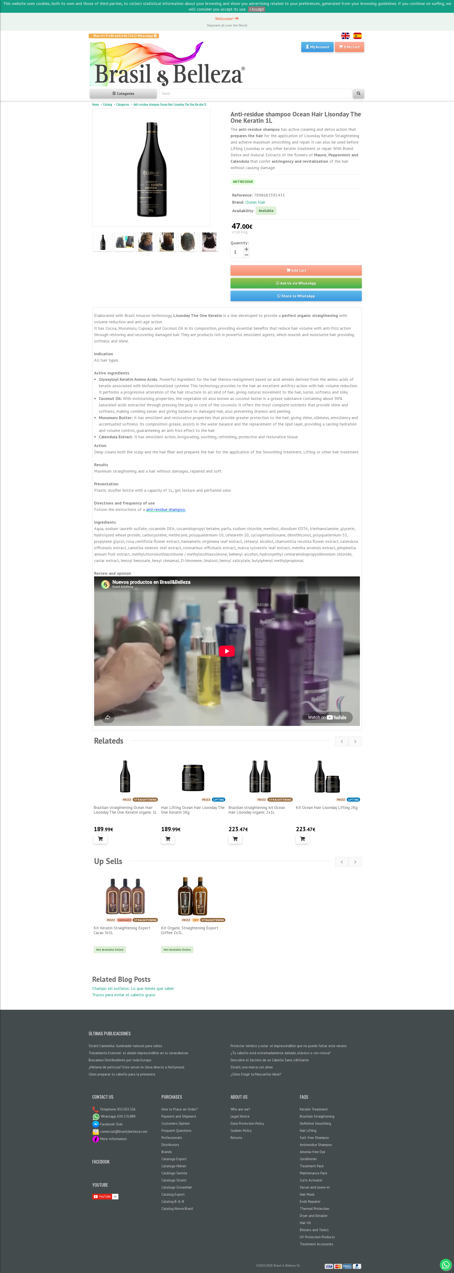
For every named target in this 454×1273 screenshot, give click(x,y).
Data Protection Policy (247, 1123)
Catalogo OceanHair (177, 1187)
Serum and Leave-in (315, 1187)
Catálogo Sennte (174, 1173)
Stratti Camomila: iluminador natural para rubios (125, 1046)
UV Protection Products (317, 1237)
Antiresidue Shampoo (316, 1144)
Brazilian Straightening (317, 1116)
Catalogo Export (174, 1159)
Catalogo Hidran (174, 1166)
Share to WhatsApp (298, 296)
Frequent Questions (177, 1130)
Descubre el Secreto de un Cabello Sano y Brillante (270, 1060)
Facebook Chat (111, 1124)
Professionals (172, 1137)
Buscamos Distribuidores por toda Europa (120, 1060)
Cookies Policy (241, 1130)
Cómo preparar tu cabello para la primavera (122, 1074)
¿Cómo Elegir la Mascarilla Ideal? (256, 1074)
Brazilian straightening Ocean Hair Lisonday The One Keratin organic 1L (125, 810)
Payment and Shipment (179, 1116)
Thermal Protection (314, 1208)
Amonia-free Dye (312, 1152)
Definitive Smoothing (315, 1123)
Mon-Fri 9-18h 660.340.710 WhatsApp (123, 36)
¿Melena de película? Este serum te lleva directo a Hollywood (136, 1067)
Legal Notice (240, 1116)
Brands (167, 1152)
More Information (113, 1139)
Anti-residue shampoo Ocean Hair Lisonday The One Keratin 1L (170, 104)
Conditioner (308, 1159)
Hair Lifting (308, 1130)
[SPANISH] (357, 36)
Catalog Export (173, 1194)
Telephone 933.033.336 (117, 1109)
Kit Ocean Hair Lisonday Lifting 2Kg (327, 807)
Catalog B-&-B (173, 1201)
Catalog (107, 104)
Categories (122, 104)
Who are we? (240, 1109)
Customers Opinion (176, 1123)
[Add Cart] (100, 839)
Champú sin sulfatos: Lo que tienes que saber (133, 988)
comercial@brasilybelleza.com (123, 1131)
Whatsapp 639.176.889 (117, 1116)
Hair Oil (305, 1222)
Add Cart (298, 270)
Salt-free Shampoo (314, 1137)
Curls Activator (311, 1180)
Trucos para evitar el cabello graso (123, 994)
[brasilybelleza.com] (169, 64)
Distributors (170, 1144)
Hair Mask (307, 1194)
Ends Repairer (310, 1201)
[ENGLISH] (345, 36)
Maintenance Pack (313, 1173)
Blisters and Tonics (314, 1230)
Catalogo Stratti (174, 1180)
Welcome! (225, 18)
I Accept (256, 9)
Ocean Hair (255, 202)
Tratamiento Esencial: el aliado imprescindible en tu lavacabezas (138, 1053)
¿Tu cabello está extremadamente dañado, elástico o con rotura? (281, 1053)
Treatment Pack (312, 1166)
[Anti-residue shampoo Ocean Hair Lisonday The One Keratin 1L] (102, 242)
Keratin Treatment (314, 1109)
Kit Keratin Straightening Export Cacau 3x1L (122, 930)
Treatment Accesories (316, 1244)
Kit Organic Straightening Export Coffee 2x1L (189, 930)
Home (95, 104)
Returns (236, 1137)
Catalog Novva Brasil (177, 1208)
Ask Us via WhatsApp (297, 283)
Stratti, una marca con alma (252, 1067)
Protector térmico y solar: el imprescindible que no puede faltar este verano (289, 1046)
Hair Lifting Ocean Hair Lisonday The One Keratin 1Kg (193, 810)
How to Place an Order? (180, 1109)
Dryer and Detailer (314, 1215)
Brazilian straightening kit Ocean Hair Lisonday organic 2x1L (256, 810)
